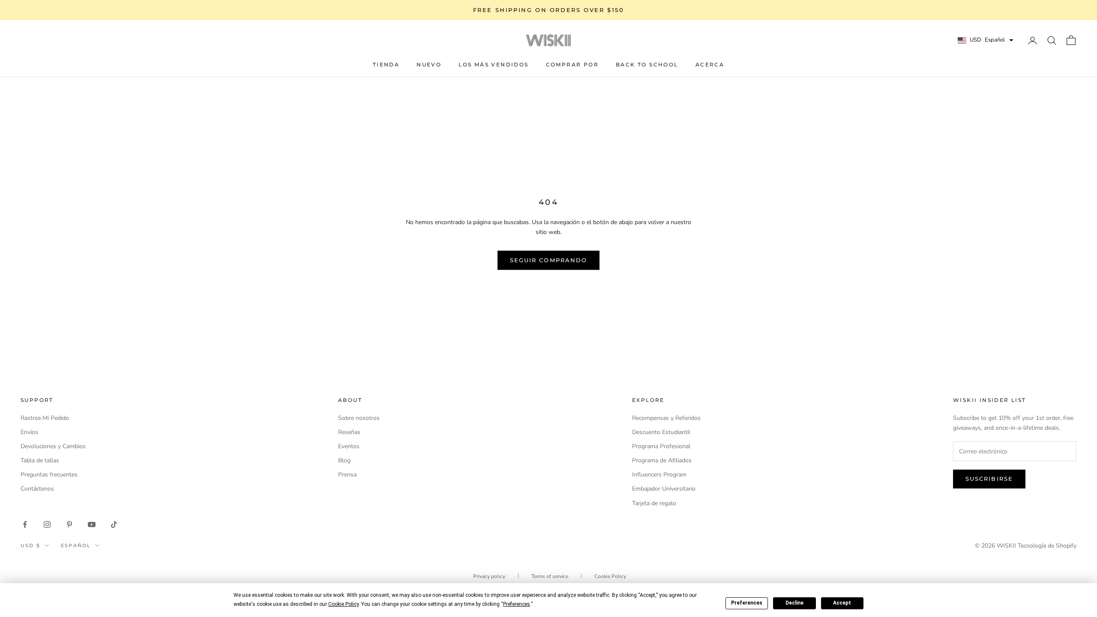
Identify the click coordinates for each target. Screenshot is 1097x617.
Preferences (746, 603)
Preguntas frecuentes (49, 474)
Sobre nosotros (359, 418)
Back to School (647, 64)
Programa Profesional (661, 446)
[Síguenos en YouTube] (91, 524)
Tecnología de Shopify (1047, 546)
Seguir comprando (548, 260)
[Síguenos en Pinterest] (69, 524)
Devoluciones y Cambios (53, 446)
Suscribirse (989, 478)
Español (76, 545)
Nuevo (429, 64)
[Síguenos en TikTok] (114, 524)
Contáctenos (37, 489)
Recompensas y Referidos (666, 418)
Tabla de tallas (40, 460)
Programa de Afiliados (662, 460)
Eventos (349, 446)
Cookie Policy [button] (343, 604)
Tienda (386, 64)
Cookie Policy (610, 576)
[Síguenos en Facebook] (25, 524)
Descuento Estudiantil (661, 432)
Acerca (709, 64)
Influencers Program (659, 474)
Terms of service (549, 576)
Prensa (347, 474)
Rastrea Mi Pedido (45, 418)
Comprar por (572, 64)
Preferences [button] (516, 604)
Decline (794, 603)
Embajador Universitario (663, 489)
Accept (842, 603)
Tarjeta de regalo (654, 503)
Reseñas (349, 432)
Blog (344, 460)
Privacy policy (489, 576)
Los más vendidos (493, 64)
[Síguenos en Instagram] (47, 524)
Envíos (29, 432)
